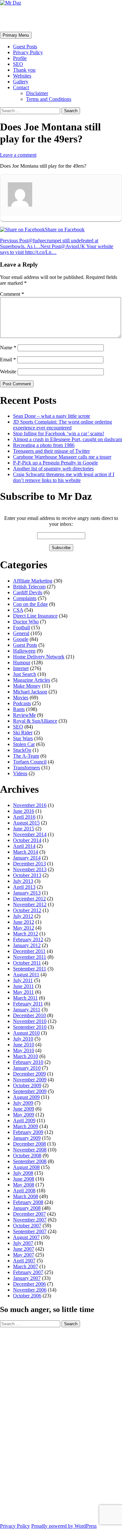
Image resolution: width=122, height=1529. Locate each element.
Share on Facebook (65, 229)
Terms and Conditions (48, 99)
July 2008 (23, 1173)
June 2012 (23, 922)
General (21, 633)
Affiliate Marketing (32, 581)
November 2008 (30, 1149)
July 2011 (23, 980)
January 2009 (27, 1138)
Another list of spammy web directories (53, 468)
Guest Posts (25, 46)
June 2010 (23, 1044)
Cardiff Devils (27, 592)
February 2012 (28, 939)
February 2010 (28, 1062)
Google (20, 639)
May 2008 (23, 1184)
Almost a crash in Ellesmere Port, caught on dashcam (67, 439)
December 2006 (29, 1284)
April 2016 (24, 817)
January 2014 (27, 858)
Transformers (26, 767)
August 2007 (26, 1237)
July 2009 (23, 1103)
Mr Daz (17, 18)
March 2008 (25, 1196)
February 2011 (28, 1003)
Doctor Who (26, 621)
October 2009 (27, 1085)
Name (8, 347)
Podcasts (22, 703)
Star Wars (23, 738)
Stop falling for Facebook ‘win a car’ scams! (58, 433)
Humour (21, 662)
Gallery (20, 81)
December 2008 (29, 1144)
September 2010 (30, 1027)
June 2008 (23, 1179)
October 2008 (27, 1155)
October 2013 (27, 875)
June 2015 (23, 828)
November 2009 (30, 1079)
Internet (21, 668)
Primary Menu (16, 35)
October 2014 (27, 840)
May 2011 (23, 992)
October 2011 (27, 963)
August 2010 (26, 1033)
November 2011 (29, 957)
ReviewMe (24, 715)
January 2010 (27, 1068)
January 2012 (27, 945)
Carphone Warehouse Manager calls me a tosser (62, 457)
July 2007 (23, 1243)
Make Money (27, 686)
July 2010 (23, 1038)
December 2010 (29, 1015)
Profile (20, 58)
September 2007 (30, 1231)
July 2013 (23, 881)
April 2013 (24, 887)
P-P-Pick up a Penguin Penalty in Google (55, 462)
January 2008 (27, 1208)
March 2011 (25, 998)
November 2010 (30, 1021)
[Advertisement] (26, 1424)
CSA (18, 610)
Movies (20, 697)
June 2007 (23, 1249)
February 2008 (28, 1202)
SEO (18, 64)
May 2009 (23, 1114)
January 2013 (27, 893)
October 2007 (27, 1225)
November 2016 (30, 805)
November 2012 (30, 904)
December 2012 (29, 898)
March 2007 (25, 1266)
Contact (21, 87)
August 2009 (26, 1097)
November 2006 (30, 1290)
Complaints (24, 598)
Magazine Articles (31, 680)
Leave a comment (18, 155)
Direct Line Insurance (35, 616)
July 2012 (23, 916)
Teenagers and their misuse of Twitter (51, 451)
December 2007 (29, 1214)
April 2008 (24, 1190)
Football (21, 627)
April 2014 (24, 846)
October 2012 (27, 910)
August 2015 (26, 822)
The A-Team (26, 756)
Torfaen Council (30, 761)
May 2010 (23, 1050)
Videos (20, 773)
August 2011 (26, 974)
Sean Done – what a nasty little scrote (51, 416)
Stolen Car (24, 744)
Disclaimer (37, 93)
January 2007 (27, 1278)
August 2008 (26, 1167)
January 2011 (26, 1009)
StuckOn (22, 750)
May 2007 (23, 1255)
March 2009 (25, 1126)
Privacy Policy (28, 52)
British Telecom (29, 586)
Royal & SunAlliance (35, 721)
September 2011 (29, 968)
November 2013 (30, 869)
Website (8, 371)
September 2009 (30, 1091)
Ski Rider (23, 732)
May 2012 (23, 928)
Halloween (24, 651)
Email (8, 359)
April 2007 (24, 1260)
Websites (22, 75)
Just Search (24, 674)
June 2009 (23, 1109)
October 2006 (27, 1295)
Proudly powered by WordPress (64, 1526)
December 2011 (29, 951)
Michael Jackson (30, 691)
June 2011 (23, 986)
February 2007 (28, 1272)
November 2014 (30, 834)
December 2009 (29, 1074)
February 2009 (28, 1132)
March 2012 (25, 933)
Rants (19, 709)
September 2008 (30, 1161)
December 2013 (29, 863)
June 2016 (23, 811)
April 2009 (24, 1120)
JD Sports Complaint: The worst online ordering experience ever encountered (62, 424)
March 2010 (25, 1056)
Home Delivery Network (38, 656)
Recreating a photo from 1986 (44, 445)
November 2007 (30, 1219)
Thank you (24, 70)
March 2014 (25, 852)
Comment (12, 294)
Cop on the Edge (30, 604)
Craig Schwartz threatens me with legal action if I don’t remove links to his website (63, 477)
